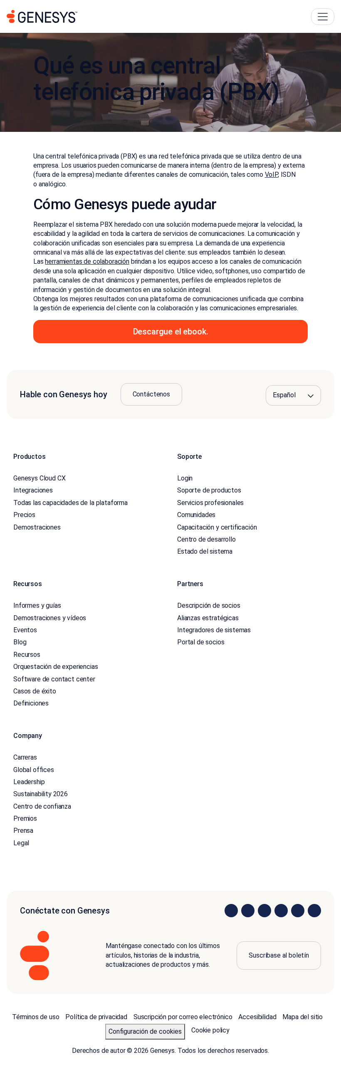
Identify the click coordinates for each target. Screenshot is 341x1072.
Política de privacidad (96, 1017)
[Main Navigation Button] (322, 16)
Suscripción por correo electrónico (182, 1017)
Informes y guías (37, 605)
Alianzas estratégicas (208, 618)
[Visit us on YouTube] (297, 910)
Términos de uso (35, 1017)
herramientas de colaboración (87, 261)
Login (185, 478)
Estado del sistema (204, 551)
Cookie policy (210, 1030)
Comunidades (196, 515)
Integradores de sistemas (214, 630)
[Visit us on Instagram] (248, 910)
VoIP (271, 174)
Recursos (26, 655)
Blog (19, 642)
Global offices (33, 770)
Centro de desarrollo (206, 539)
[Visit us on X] (264, 910)
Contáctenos (151, 394)
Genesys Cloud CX (39, 478)
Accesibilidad (257, 1017)
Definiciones (31, 703)
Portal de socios (200, 642)
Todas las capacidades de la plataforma (70, 503)
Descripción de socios (208, 605)
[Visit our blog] (314, 910)
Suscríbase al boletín (279, 955)
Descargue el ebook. (170, 332)
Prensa (23, 830)
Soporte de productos (209, 490)
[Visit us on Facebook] (281, 910)
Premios (25, 818)
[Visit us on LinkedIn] (231, 910)
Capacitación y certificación (217, 527)
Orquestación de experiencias (55, 667)
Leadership (28, 782)
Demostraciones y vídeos (49, 618)
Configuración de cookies (145, 1031)
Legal (21, 843)
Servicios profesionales (210, 503)
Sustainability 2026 (40, 794)
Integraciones (33, 490)
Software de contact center (54, 679)
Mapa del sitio (302, 1017)
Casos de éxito (34, 691)
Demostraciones (37, 527)
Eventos (25, 630)
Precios (24, 515)
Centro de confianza (42, 806)
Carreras (25, 757)
